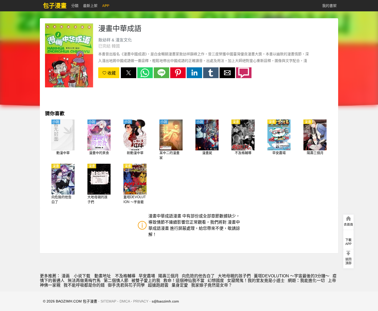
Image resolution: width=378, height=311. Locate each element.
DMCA (125, 301)
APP (105, 6)
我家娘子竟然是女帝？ (211, 285)
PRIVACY (140, 301)
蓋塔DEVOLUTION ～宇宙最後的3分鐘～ (291, 276)
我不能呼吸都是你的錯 (84, 285)
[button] (128, 72)
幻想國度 (216, 280)
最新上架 (90, 6)
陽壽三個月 (168, 276)
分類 (74, 6)
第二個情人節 (116, 280)
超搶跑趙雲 (158, 285)
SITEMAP (108, 301)
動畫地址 (102, 276)
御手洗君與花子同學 (126, 285)
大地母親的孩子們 (234, 276)
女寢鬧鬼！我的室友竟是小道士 (256, 280)
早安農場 (147, 276)
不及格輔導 (125, 276)
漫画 (65, 276)
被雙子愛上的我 (145, 280)
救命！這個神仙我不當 (183, 280)
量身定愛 (180, 285)
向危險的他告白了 (198, 276)
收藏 (111, 73)
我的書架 (329, 6)
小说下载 (82, 276)
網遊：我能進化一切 (306, 280)
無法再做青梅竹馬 (84, 280)
